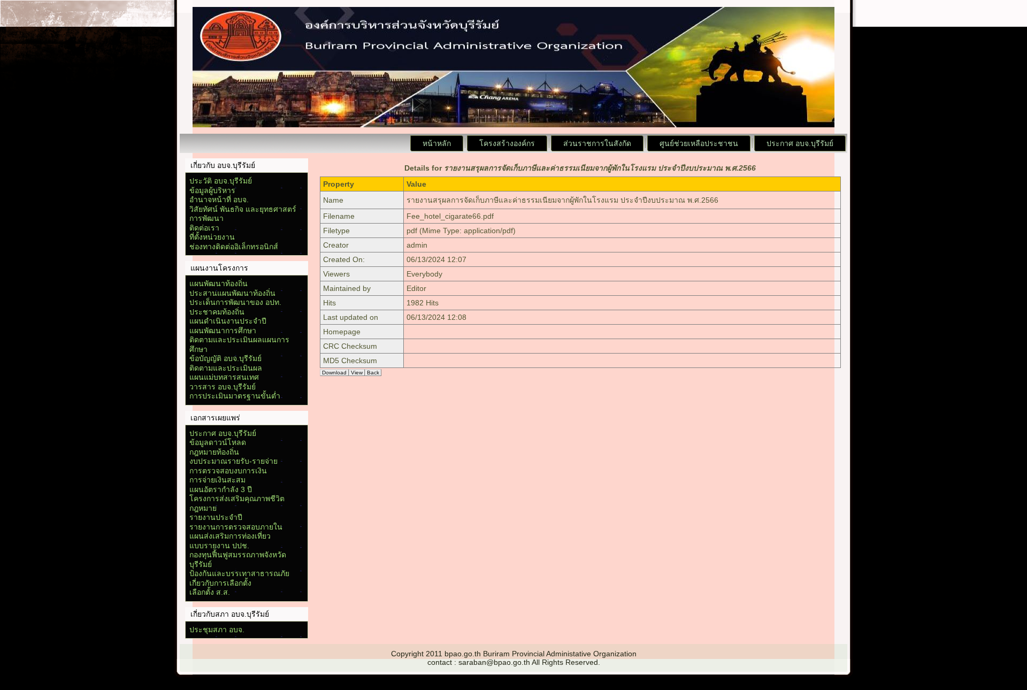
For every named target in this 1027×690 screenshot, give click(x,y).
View (357, 372)
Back (373, 372)
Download (334, 372)
